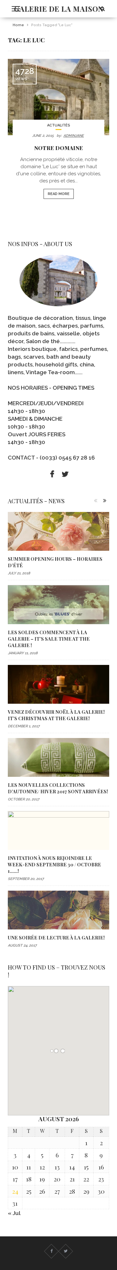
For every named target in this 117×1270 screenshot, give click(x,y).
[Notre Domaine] (58, 97)
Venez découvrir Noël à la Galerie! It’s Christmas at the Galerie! (56, 715)
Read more (59, 194)
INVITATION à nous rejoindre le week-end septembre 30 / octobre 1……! (54, 864)
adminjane (73, 136)
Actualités (58, 125)
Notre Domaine (58, 147)
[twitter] (65, 474)
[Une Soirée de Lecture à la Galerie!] (58, 910)
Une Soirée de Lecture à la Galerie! (56, 937)
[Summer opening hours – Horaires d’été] (58, 531)
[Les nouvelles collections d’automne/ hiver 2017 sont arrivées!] (58, 757)
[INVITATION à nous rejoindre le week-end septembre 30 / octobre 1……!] (58, 830)
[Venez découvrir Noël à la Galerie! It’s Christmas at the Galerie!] (58, 684)
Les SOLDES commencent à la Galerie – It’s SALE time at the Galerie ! (49, 638)
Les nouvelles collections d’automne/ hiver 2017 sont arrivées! (58, 788)
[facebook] (52, 474)
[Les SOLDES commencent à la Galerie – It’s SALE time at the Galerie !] (58, 604)
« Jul (14, 1213)
